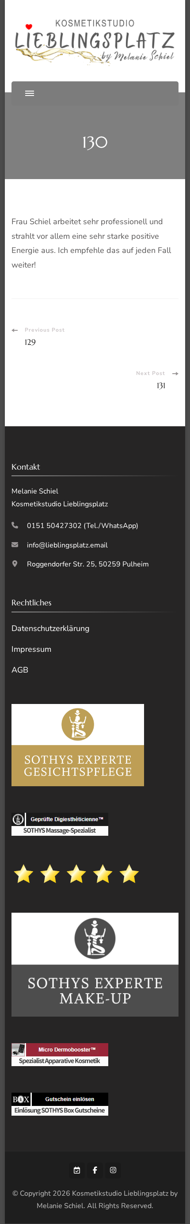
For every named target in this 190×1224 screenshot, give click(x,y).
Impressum (31, 649)
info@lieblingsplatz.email (67, 545)
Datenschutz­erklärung (50, 628)
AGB (19, 670)
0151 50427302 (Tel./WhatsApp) (82, 526)
